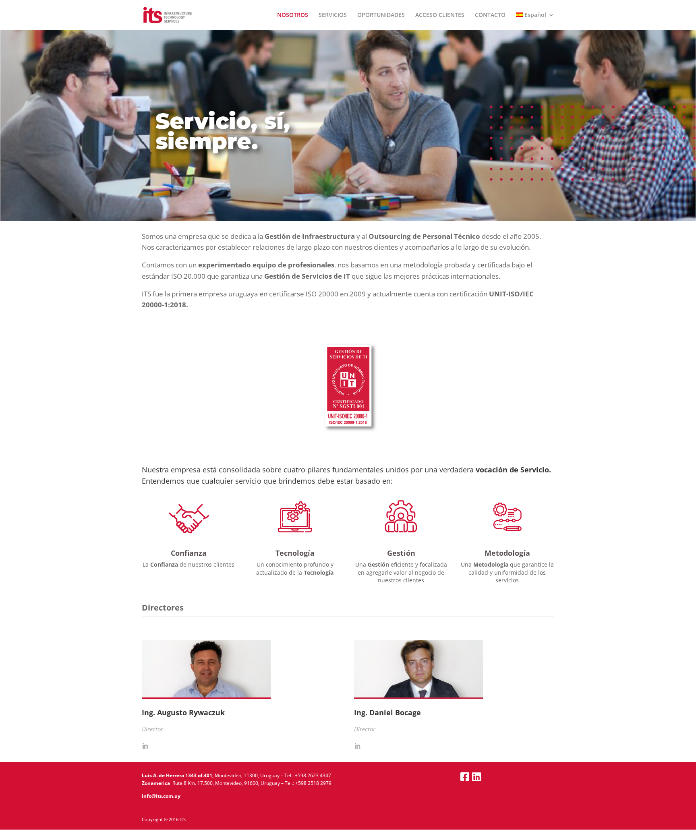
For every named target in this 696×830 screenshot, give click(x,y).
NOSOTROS (292, 15)
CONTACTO (490, 15)
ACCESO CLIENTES (439, 15)
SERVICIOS (333, 15)
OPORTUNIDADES (381, 15)
